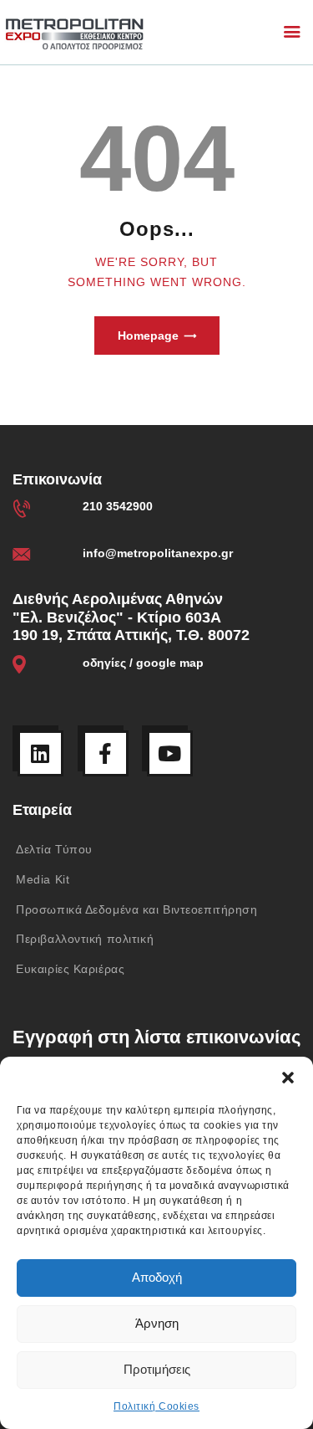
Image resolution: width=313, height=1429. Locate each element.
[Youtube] (170, 753)
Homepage (148, 335)
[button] (288, 1077)
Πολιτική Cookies (156, 1406)
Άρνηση (157, 1323)
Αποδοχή (157, 1277)
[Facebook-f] (106, 753)
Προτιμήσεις (157, 1369)
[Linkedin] (40, 753)
